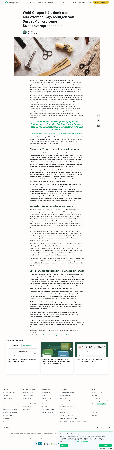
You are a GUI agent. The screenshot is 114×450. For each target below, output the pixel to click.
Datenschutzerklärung (73, 441)
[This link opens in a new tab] (94, 427)
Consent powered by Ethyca (104, 448)
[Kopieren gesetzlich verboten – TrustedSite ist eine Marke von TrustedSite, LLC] (54, 444)
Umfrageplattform (12, 356)
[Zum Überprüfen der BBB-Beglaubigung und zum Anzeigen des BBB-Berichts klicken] (38, 444)
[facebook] (98, 115)
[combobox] (8, 427)
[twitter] (98, 120)
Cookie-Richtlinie (83, 441)
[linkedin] (98, 125)
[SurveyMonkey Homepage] (13, 2)
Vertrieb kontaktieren (80, 2)
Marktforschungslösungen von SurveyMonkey (56, 335)
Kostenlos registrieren (101, 2)
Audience (25, 8)
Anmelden (89, 2)
